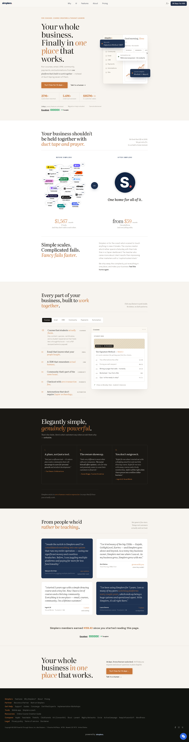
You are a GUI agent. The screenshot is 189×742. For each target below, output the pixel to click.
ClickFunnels (46, 718)
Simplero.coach (29, 710)
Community (73, 320)
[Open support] (183, 736)
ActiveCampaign (110, 718)
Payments (84, 320)
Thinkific (35, 718)
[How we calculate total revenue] (95, 96)
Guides (26, 707)
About (40, 699)
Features (18, 699)
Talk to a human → (78, 85)
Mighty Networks (89, 718)
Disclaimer (44, 721)
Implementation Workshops (69, 707)
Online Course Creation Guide (29, 714)
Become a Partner (21, 703)
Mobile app (16, 710)
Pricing (47, 699)
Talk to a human (114, 677)
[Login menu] (167, 3)
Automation (96, 320)
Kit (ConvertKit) (59, 718)
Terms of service (32, 721)
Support (18, 707)
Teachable (26, 718)
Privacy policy (17, 721)
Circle (99, 718)
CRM (63, 320)
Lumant (77, 718)
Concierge (35, 707)
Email (56, 320)
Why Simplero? (30, 699)
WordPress (140, 718)
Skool (70, 718)
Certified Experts (48, 707)
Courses (47, 320)
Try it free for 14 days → (54, 85)
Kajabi (17, 718)
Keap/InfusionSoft (126, 718)
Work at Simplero (38, 703)
